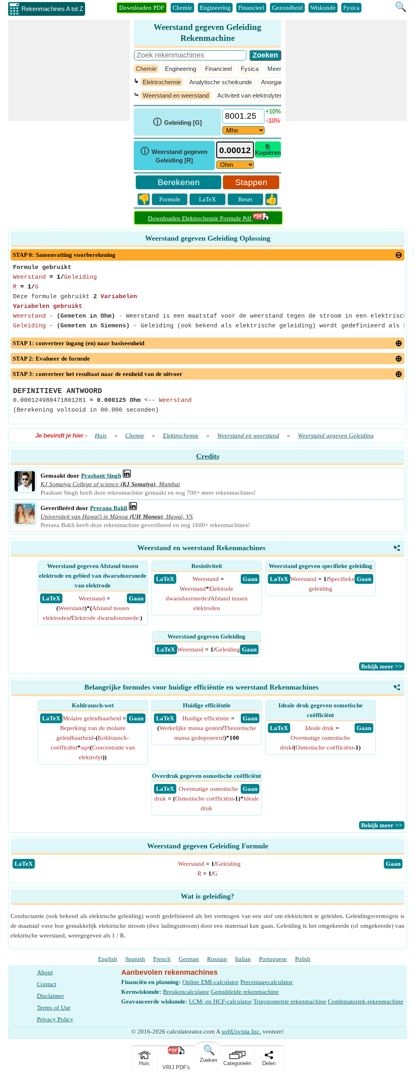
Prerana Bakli (108, 508)
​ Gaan (136, 598)
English (107, 959)
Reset (245, 199)
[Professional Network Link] (127, 475)
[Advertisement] (69, 70)
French (162, 959)
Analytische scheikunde (220, 82)
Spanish (135, 959)
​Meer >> (278, 68)
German (189, 959)
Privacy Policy (55, 1019)
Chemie (182, 7)
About (45, 972)
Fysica (351, 7)
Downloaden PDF (141, 7)
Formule (169, 199)
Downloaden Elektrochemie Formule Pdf (200, 218)
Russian (217, 959)
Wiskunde (323, 7)
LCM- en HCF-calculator (220, 1001)
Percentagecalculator (266, 982)
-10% (273, 120)
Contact (46, 984)
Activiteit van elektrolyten (250, 95)
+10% (273, 111)
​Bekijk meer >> (381, 666)
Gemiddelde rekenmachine (245, 992)
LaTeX (207, 199)
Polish (302, 959)
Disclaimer (50, 996)
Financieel (251, 7)
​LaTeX (24, 864)
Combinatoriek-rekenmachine (365, 1001)
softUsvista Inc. (241, 1031)
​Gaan (393, 864)
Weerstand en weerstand (176, 95)
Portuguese (273, 959)
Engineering (215, 7)
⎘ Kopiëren (268, 149)
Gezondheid (287, 7)
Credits (207, 456)
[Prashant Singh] (25, 489)
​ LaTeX (51, 598)
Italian (243, 959)
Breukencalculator (186, 992)
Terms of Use (54, 1007)
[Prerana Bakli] (25, 522)
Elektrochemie (162, 82)
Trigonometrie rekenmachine (289, 1001)
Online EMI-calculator (210, 982)
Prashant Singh (101, 475)
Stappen (251, 182)
